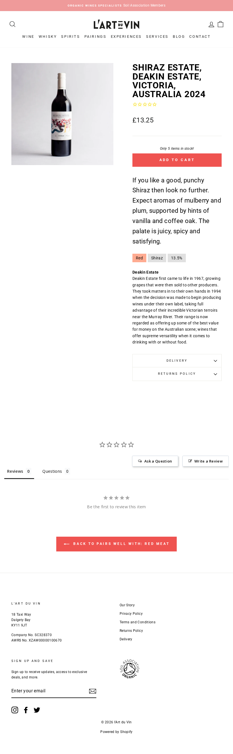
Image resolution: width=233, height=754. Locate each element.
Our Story (127, 605)
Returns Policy (177, 374)
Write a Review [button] (208, 461)
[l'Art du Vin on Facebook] (25, 710)
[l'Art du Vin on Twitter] (37, 710)
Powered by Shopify (116, 732)
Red (139, 258)
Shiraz (157, 258)
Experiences (126, 36)
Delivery (177, 361)
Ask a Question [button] (158, 461)
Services (157, 36)
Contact (200, 36)
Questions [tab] (52, 471)
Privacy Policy (131, 614)
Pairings (95, 36)
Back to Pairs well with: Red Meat (120, 544)
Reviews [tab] (15, 471)
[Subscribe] (92, 691)
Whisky (48, 36)
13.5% (176, 258)
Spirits (70, 36)
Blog (179, 36)
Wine (28, 36)
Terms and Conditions (137, 622)
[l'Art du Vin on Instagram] (14, 710)
